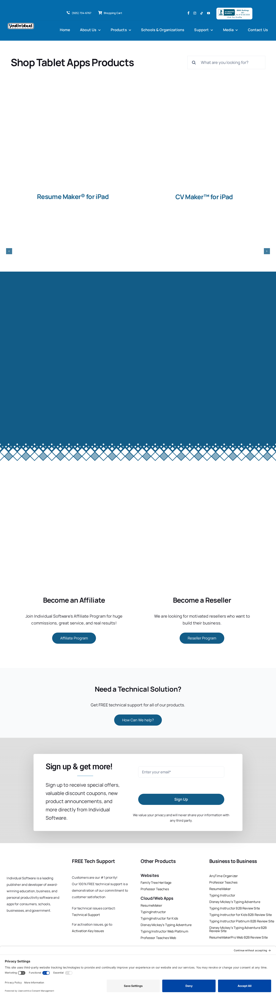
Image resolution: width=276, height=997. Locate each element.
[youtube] (208, 13)
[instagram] (194, 13)
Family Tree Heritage (156, 882)
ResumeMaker (151, 905)
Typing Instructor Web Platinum (164, 931)
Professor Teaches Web (158, 938)
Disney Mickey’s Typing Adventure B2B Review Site (238, 929)
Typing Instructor (222, 895)
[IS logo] (24, 859)
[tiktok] (201, 13)
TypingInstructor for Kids (159, 918)
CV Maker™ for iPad (204, 196)
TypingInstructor (153, 912)
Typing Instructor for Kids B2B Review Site (240, 914)
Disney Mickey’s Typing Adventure (166, 925)
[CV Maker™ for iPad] (203, 143)
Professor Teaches (155, 889)
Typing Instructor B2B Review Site (234, 908)
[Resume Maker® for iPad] (72, 143)
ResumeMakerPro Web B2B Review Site (238, 937)
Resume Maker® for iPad (73, 196)
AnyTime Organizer (223, 876)
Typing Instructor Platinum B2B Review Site (241, 921)
